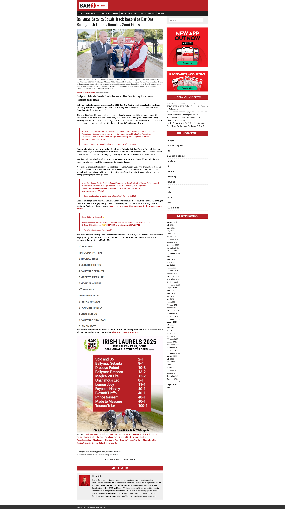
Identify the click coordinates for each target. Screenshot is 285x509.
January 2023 (172, 342)
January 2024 (172, 307)
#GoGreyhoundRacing (106, 136)
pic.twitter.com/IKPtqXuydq (93, 139)
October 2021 (172, 379)
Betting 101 (170, 140)
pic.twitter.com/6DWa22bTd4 (128, 225)
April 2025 (171, 265)
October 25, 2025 (129, 144)
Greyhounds (104, 13)
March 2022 (171, 367)
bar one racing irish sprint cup (90, 437)
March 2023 (171, 336)
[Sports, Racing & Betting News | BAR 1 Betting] (142, 5)
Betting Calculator (128, 13)
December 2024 (173, 276)
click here (116, 451)
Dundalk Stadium (84, 440)
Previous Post (113, 459)
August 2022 (172, 356)
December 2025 (173, 245)
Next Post (128, 459)
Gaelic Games (171, 161)
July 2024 (170, 290)
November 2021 (173, 376)
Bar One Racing (124, 434)
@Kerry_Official (88, 225)
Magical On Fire (149, 440)
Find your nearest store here (125, 332)
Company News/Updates (175, 145)
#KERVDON (110, 225)
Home (80, 13)
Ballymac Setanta (109, 434)
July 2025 (170, 256)
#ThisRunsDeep (121, 136)
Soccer (115, 13)
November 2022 (173, 347)
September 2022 (173, 353)
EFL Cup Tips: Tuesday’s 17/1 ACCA (181, 103)
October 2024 (172, 282)
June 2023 (171, 327)
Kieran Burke (90, 93)
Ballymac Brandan (93, 434)
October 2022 (172, 350)
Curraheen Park (111, 437)
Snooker (169, 197)
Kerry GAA (124, 440)
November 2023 (173, 313)
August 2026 (172, 222)
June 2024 (171, 293)
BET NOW (161, 13)
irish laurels (98, 440)
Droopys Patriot (139, 437)
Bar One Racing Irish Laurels (145, 434)
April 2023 (171, 333)
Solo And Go (111, 443)
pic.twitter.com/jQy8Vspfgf (93, 191)
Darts (168, 150)
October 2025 (172, 250)
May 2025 (170, 262)
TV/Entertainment (173, 207)
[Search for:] (186, 20)
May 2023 (170, 330)
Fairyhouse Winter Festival (176, 155)
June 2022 (171, 362)
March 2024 (171, 302)
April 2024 (171, 299)
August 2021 (172, 384)
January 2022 (172, 373)
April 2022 (171, 364)
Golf (168, 166)
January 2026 (172, 242)
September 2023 (173, 319)
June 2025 (171, 259)
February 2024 (172, 305)
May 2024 (170, 296)
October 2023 (172, 316)
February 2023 (172, 339)
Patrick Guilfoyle (84, 443)
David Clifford (125, 437)
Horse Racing (91, 13)
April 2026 (171, 233)
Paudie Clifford (98, 443)
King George (171, 181)
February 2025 (172, 270)
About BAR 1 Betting (147, 13)
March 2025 (171, 268)
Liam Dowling (135, 440)
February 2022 (172, 370)
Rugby (169, 192)
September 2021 (173, 382)
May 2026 (170, 231)
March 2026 (171, 236)
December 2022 (173, 344)
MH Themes (103, 507)
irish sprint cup (111, 440)
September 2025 (173, 253)
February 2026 (172, 239)
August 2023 (172, 322)
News (168, 187)
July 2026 (170, 225)
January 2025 (172, 273)
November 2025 (173, 248)
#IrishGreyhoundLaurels (139, 136)
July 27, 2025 (107, 230)
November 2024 (173, 279)
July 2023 (170, 325)
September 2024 (173, 285)
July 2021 (170, 387)
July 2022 (170, 359)
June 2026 (171, 228)
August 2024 (172, 288)
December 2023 (173, 310)
